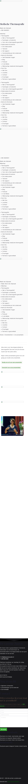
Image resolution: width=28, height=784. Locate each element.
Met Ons (4, 70)
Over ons (3, 320)
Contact (4, 75)
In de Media (5, 64)
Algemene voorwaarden (7, 685)
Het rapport (5, 51)
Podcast (4, 62)
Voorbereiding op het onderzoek (11, 53)
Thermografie (5, 288)
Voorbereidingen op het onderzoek (10, 687)
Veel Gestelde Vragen (8, 57)
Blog (3, 59)
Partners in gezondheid (9, 79)
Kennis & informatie (6, 307)
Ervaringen (5, 77)
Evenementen (9, 335)
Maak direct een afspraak (8, 283)
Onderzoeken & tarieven (8, 296)
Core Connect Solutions (13, 781)
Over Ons (3, 68)
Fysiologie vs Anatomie (9, 40)
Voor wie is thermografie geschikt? (12, 42)
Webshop (3, 286)
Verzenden (3, 729)
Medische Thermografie (12, 24)
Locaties (4, 72)
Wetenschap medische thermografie (12, 66)
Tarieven (4, 49)
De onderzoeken (7, 46)
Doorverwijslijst (5, 689)
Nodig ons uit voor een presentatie (12, 362)
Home (1, 335)
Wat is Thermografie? (8, 38)
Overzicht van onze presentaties (11, 367)
